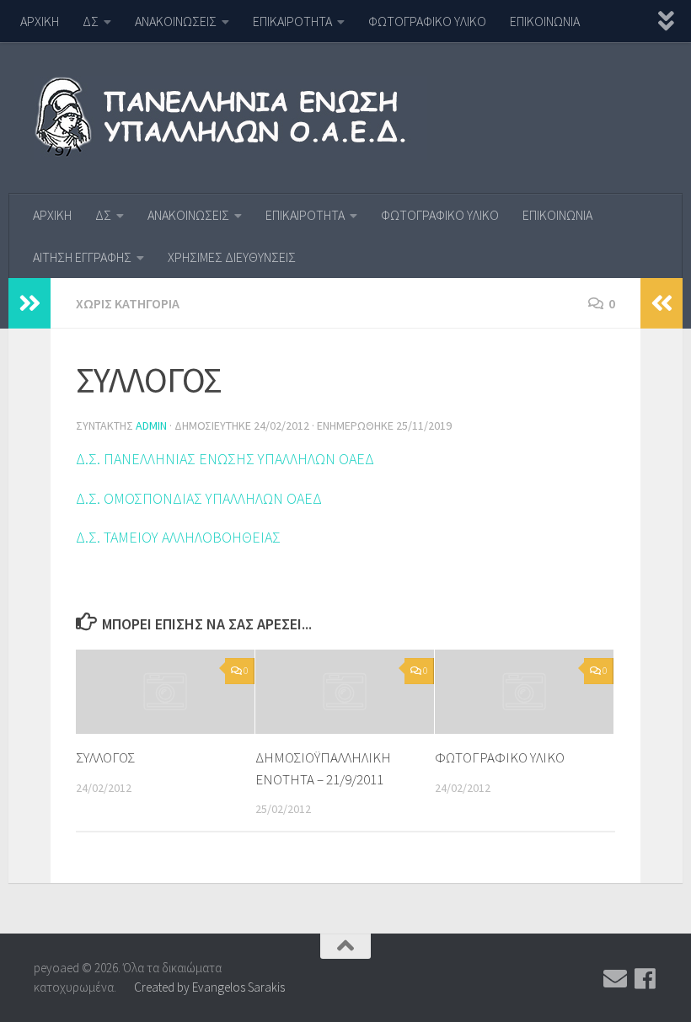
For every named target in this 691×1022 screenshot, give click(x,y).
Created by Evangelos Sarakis (209, 987)
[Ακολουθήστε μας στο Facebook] (645, 979)
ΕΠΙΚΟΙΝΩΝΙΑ (545, 21)
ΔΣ (91, 21)
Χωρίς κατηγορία (127, 303)
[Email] (615, 979)
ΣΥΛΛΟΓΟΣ (105, 757)
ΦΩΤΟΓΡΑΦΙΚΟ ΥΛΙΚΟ (427, 21)
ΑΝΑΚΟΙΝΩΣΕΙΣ (176, 21)
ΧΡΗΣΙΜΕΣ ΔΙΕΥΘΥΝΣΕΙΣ (232, 257)
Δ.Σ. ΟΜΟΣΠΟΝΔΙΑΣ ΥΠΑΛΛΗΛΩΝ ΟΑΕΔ (199, 498)
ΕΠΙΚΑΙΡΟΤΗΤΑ (292, 21)
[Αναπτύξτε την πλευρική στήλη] (29, 303)
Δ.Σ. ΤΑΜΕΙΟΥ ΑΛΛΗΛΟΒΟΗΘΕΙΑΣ (178, 537)
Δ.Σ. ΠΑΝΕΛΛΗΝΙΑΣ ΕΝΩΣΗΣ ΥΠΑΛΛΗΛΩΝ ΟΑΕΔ (225, 458)
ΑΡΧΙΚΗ (39, 21)
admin (151, 425)
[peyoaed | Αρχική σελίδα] (230, 118)
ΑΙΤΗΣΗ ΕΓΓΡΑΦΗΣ (82, 257)
